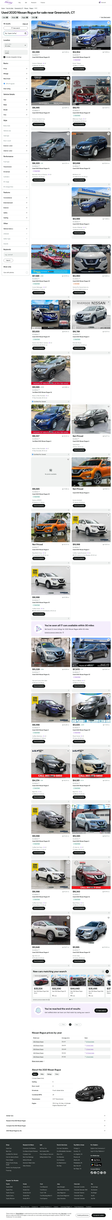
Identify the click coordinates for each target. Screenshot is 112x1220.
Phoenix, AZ (77, 1157)
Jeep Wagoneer (61, 1192)
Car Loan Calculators (62, 1148)
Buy (20, 2)
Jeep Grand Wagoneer (63, 1195)
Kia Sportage (94, 1187)
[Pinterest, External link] (104, 1172)
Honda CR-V (26, 1187)
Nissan (26, 8)
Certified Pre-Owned (11, 1154)
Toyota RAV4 (9, 1187)
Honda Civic (26, 1190)
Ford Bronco (43, 1190)
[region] (56, 1213)
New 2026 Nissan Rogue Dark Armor (41, 992)
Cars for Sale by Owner (12, 1157)
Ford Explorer (43, 1198)
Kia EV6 (93, 1198)
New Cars (8, 1151)
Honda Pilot (26, 1195)
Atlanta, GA (77, 1160)
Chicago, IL (77, 1148)
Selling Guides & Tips (45, 1157)
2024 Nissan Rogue (38, 1049)
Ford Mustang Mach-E (46, 1195)
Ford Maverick (44, 1187)
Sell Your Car (43, 1148)
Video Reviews (27, 1166)
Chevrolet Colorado (79, 1198)
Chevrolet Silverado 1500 (80, 1190)
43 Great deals (90, 1053)
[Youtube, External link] (98, 1172)
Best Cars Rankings (28, 1157)
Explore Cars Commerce (97, 1148)
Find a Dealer (9, 1160)
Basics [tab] (35, 1074)
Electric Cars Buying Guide (13, 1167)
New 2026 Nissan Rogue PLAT (76, 992)
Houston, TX (77, 1151)
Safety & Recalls (27, 1160)
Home (3, 8)
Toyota (8, 1184)
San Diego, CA (77, 1168)
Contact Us (35, 1207)
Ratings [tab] (49, 1074)
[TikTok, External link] (92, 1172)
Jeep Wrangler (61, 1187)
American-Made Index (29, 1163)
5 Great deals (89, 1045)
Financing (8, 1170)
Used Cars (9, 1148)
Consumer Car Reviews (29, 1148)
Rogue (31, 8)
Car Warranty (60, 1157)
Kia (92, 1184)
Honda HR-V (26, 1198)
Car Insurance (60, 1160)
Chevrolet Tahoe (78, 1195)
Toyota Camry (9, 1195)
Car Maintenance (61, 1163)
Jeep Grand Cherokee (63, 1190)
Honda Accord (27, 1192)
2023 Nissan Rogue (38, 1053)
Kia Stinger (94, 1192)
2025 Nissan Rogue (38, 1045)
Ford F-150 (43, 1192)
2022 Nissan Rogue (38, 1057)
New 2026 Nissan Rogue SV (59, 991)
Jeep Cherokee (61, 1198)
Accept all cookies (98, 1215)
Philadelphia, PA (78, 1163)
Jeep (58, 1184)
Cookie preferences (83, 1215)
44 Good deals (90, 1042)
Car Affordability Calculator (64, 1151)
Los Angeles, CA (78, 1154)
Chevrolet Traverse (79, 1192)
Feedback (88, 1207)
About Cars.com (25, 1207)
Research (33, 2)
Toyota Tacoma (10, 1192)
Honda (25, 1184)
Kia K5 (92, 1195)
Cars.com (63, 1213)
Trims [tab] (56, 1074)
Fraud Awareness (79, 1207)
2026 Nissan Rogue (38, 1042)
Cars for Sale (9, 8)
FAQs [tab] (42, 1074)
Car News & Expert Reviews (30, 1151)
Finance (43, 2)
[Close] (110, 1209)
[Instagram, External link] (101, 1172)
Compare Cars (27, 1154)
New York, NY (77, 1166)
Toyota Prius (9, 1190)
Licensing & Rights (65, 1207)
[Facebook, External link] (95, 1172)
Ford (41, 1184)
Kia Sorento (94, 1190)
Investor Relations (45, 1207)
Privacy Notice (19, 1213)
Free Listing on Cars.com (46, 1154)
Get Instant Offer (44, 1151)
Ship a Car (59, 1154)
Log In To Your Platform (97, 1151)
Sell (26, 2)
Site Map (59, 1166)
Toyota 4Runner (10, 1198)
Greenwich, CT (19, 8)
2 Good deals (89, 1057)
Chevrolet (77, 1184)
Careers (56, 1207)
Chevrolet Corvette (79, 1187)
